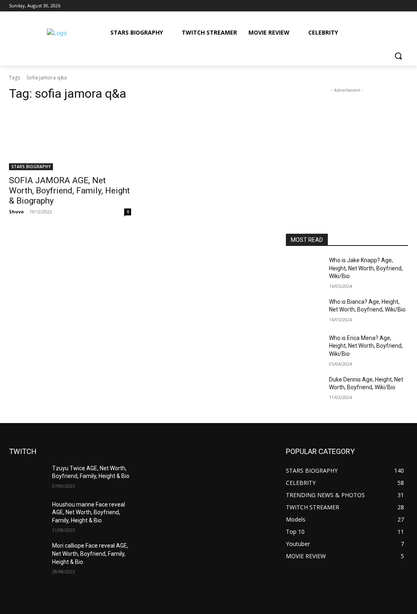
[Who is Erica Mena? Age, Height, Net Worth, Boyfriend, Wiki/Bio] (304, 347)
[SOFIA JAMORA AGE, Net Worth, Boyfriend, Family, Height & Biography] (70, 139)
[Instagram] (369, 6)
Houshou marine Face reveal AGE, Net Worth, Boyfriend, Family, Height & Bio (88, 512)
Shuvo (16, 211)
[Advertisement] (347, 145)
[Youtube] (403, 6)
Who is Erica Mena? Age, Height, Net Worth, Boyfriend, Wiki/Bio (366, 346)
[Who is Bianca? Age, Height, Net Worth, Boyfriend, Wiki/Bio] (304, 311)
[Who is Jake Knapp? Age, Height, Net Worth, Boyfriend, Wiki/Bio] (304, 269)
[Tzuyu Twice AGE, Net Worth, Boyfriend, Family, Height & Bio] (27, 477)
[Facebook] (358, 6)
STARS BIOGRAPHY (30, 166)
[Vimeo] (392, 6)
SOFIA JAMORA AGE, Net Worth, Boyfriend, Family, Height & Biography (69, 190)
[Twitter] (381, 6)
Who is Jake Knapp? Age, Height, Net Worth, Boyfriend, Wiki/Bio (366, 268)
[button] (398, 56)
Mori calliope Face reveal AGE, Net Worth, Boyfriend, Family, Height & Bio (90, 553)
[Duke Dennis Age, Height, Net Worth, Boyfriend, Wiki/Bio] (304, 388)
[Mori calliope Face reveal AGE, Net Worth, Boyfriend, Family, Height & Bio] (27, 555)
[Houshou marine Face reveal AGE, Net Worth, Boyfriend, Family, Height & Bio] (27, 513)
